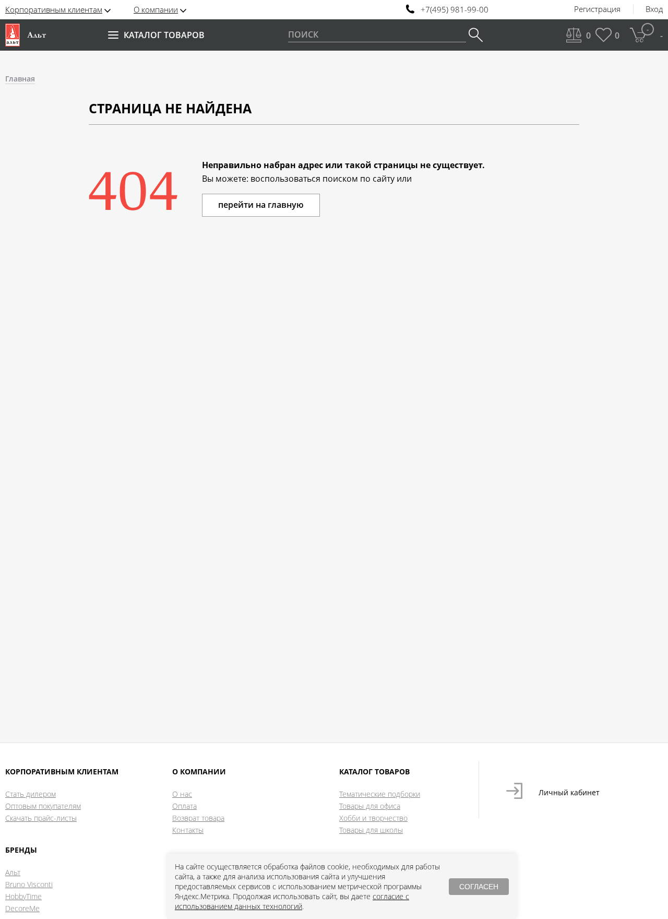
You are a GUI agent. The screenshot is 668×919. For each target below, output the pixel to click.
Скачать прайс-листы (41, 818)
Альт (12, 872)
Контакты (188, 830)
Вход (654, 9)
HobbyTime (23, 896)
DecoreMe (22, 908)
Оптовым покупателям (43, 806)
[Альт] (25, 34)
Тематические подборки (379, 794)
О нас (182, 794)
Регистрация (597, 9)
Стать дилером (30, 794)
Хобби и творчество (373, 818)
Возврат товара (198, 818)
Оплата (184, 806)
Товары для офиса (369, 806)
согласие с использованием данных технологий (292, 901)
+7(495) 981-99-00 (454, 10)
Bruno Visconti (29, 884)
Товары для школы (371, 830)
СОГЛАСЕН (478, 886)
